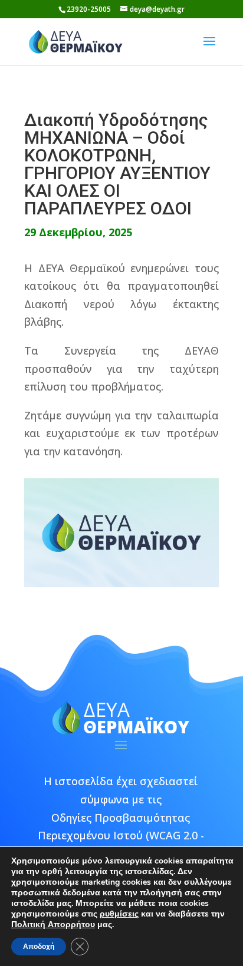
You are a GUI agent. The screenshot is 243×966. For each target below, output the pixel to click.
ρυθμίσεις (119, 914)
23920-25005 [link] (89, 9)
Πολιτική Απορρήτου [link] (53, 924)
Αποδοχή (38, 946)
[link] (75, 41)
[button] (209, 48)
